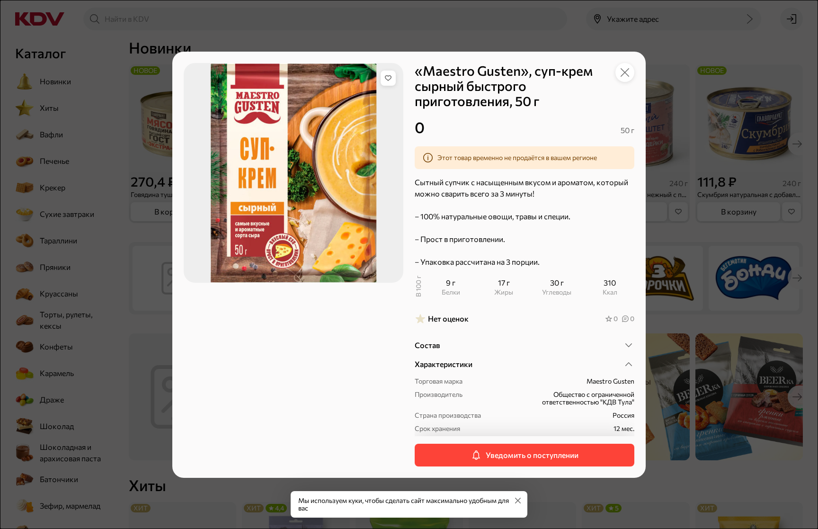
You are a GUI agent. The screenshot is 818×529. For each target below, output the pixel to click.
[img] (388, 78)
